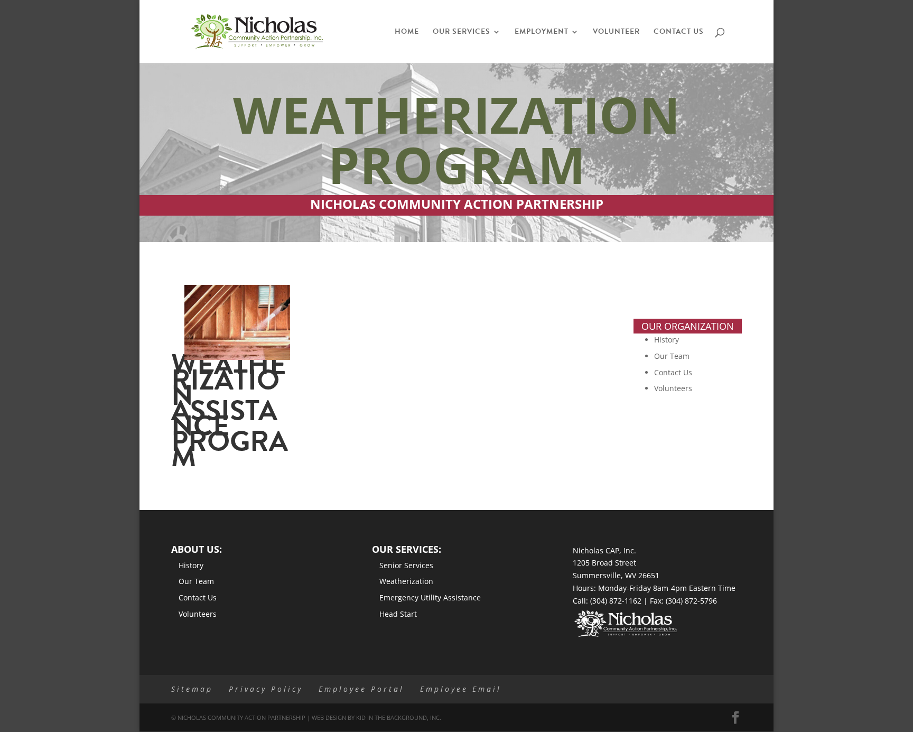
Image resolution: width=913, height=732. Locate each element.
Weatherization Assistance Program (229, 410)
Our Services (461, 32)
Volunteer (616, 32)
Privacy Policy (266, 689)
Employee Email (460, 689)
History (666, 340)
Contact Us (679, 32)
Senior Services (406, 565)
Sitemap (192, 689)
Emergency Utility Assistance (430, 597)
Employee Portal (361, 689)
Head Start (398, 614)
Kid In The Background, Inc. (398, 717)
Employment (542, 32)
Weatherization (406, 581)
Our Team (672, 356)
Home (407, 32)
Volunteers (673, 388)
